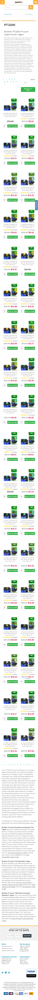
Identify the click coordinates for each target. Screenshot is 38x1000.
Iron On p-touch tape (23, 882)
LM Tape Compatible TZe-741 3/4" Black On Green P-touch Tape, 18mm (10, 522)
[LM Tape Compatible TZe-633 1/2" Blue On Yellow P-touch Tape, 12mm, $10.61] (27, 289)
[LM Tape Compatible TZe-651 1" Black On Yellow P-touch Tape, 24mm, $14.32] (10, 363)
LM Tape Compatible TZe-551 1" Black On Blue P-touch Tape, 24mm (10, 189)
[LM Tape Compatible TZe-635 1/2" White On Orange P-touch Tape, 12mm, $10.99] (10, 326)
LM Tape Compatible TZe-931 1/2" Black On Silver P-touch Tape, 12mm (28, 707)
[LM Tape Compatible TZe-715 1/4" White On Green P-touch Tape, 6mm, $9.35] (10, 400)
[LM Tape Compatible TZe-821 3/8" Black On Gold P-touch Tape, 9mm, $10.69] (27, 586)
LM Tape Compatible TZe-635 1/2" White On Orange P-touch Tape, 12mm (10, 337)
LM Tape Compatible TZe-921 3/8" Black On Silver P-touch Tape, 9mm (10, 707)
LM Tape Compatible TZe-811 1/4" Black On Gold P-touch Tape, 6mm (10, 596)
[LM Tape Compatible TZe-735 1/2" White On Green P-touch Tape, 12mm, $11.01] (27, 474)
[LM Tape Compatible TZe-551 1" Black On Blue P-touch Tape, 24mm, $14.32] (10, 178)
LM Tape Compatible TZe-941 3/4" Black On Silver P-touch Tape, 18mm (10, 744)
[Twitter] (2, 972)
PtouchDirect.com (19, 990)
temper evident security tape (12, 885)
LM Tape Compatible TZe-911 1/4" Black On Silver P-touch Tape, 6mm (28, 670)
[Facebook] (6, 972)
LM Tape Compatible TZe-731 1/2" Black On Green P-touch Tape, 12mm (28, 448)
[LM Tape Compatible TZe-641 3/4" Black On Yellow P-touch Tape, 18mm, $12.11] (27, 326)
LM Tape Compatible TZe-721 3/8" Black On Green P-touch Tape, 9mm (27, 411)
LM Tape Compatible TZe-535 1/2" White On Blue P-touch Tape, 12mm (28, 115)
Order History (24, 949)
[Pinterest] (9, 972)
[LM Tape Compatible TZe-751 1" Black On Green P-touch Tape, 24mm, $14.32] (10, 549)
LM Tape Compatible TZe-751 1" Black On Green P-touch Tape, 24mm (10, 559)
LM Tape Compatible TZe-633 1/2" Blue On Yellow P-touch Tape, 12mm (28, 300)
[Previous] (4, 79)
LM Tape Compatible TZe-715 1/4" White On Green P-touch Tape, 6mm (10, 411)
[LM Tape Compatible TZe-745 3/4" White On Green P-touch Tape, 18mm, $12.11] (27, 511)
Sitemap (6, 984)
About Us (23, 960)
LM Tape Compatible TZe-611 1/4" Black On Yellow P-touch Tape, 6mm (10, 226)
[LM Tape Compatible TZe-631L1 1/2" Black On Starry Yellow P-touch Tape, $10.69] (27, 252)
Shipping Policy (6, 960)
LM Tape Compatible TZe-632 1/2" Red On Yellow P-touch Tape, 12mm (10, 300)
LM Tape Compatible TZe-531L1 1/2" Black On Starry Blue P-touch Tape (10, 115)
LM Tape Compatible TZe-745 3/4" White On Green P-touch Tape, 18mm (27, 522)
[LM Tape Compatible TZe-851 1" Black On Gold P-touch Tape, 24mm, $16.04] (10, 660)
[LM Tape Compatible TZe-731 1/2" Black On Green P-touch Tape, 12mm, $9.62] (27, 437)
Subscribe (27, 935)
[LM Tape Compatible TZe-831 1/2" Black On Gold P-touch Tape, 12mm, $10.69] (10, 623)
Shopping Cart (24, 951)
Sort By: (33, 79)
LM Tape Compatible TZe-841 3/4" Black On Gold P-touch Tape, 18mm (27, 633)
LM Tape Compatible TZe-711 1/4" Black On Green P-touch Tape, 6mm (28, 374)
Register (27, 946)
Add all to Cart (28, 89)
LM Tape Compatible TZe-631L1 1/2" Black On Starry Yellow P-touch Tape (28, 263)
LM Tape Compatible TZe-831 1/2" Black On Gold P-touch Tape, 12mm (10, 633)
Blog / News (23, 962)
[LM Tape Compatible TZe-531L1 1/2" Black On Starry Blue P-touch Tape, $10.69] (10, 104)
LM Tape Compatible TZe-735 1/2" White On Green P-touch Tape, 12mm (27, 485)
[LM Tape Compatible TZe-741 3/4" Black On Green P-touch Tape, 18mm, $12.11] (10, 511)
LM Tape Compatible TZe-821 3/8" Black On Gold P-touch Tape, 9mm (27, 596)
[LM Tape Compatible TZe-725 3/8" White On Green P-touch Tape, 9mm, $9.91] (10, 437)
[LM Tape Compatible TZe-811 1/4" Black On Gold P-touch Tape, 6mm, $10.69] (10, 586)
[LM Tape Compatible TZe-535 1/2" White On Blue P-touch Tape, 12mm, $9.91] (27, 104)
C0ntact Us (5, 963)
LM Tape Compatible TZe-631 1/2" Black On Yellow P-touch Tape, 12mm (10, 263)
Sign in (22, 946)
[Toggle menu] (2, 2)
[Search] (30, 7)
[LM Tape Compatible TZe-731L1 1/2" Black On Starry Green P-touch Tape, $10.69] (10, 474)
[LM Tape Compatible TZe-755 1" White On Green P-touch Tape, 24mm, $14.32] (27, 549)
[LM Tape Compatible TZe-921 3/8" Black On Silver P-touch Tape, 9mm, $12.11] (10, 697)
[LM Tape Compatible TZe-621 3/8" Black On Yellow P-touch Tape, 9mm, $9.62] (27, 215)
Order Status (24, 947)
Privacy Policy (24, 963)
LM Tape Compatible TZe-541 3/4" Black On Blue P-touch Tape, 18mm (10, 152)
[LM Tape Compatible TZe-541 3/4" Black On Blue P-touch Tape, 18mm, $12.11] (10, 141)
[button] (19, 14)
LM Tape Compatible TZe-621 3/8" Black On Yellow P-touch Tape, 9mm (27, 226)
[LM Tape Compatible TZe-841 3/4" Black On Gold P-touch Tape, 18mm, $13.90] (27, 623)
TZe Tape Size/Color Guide (17, 853)
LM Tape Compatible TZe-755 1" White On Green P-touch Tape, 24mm (28, 559)
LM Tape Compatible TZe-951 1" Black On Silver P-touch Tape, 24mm (28, 744)
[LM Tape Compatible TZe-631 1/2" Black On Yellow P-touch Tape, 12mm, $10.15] (10, 252)
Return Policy (6, 962)
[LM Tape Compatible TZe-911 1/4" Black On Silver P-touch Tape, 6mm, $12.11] (27, 660)
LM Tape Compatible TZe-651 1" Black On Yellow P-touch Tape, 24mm (10, 374)
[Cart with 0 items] (35, 2)
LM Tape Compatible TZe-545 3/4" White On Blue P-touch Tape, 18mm (28, 152)
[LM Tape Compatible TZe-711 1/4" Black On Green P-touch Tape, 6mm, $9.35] (27, 363)
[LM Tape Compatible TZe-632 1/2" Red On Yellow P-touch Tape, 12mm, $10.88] (10, 289)
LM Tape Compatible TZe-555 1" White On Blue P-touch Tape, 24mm (28, 189)
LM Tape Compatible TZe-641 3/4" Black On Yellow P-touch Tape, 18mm (27, 337)
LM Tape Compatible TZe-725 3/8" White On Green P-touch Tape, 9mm (10, 448)
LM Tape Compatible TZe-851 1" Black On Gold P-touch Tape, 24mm (10, 670)
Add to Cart (12, 126)
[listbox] (29, 82)
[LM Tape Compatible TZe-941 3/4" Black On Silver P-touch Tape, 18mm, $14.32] (10, 734)
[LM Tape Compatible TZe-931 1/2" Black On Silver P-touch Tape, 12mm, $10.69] (27, 697)
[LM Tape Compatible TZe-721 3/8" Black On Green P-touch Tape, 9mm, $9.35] (27, 400)
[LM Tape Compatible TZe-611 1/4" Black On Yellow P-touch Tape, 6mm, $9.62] (10, 215)
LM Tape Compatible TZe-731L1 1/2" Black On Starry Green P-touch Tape (10, 485)
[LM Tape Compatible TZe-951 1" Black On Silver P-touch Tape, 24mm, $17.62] (27, 734)
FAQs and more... (7, 959)
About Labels (24, 959)
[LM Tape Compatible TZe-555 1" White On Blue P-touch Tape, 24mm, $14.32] (27, 178)
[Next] (4, 84)
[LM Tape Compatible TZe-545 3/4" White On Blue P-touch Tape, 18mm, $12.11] (27, 141)
